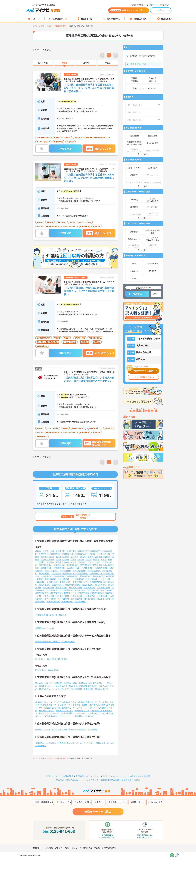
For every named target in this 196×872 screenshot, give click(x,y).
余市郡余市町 (69, 573)
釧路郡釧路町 (89, 599)
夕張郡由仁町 (46, 576)
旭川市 (107, 554)
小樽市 (100, 554)
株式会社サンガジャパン (49, 713)
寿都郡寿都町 (87, 568)
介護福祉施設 (41, 628)
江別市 (44, 559)
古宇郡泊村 (56, 573)
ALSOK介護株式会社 (47, 708)
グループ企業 (94, 848)
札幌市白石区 (83, 551)
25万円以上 (63, 659)
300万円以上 (53, 670)
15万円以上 (40, 659)
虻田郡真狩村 (65, 571)
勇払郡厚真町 (106, 590)
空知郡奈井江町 (137, 64)
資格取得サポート (46, 686)
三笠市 (81, 559)
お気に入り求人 (140, 19)
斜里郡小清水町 (75, 587)
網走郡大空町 (80, 590)
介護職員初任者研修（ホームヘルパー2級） (76, 743)
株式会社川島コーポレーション (74, 713)
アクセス (58, 848)
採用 (85, 848)
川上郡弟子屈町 (103, 599)
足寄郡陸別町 (76, 599)
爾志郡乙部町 (46, 568)
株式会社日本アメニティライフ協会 (93, 702)
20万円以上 (51, 659)
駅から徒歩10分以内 (43, 683)
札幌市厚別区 (55, 554)
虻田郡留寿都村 (79, 571)
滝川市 (103, 559)
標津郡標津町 (67, 602)
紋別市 (58, 559)
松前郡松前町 (59, 565)
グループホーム (68, 642)
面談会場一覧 (86, 19)
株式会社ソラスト (46, 711)
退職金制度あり (101, 689)
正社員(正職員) (41, 615)
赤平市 (51, 559)
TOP (33, 19)
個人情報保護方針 (109, 848)
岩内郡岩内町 (44, 573)
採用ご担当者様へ (43, 802)
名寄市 (73, 559)
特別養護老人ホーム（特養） (47, 642)
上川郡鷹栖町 (63, 579)
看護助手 (80, 776)
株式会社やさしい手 (64, 711)
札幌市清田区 (82, 554)
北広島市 (82, 562)
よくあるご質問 (82, 802)
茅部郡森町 (84, 565)
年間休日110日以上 (97, 683)
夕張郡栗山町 (72, 576)
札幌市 (38, 551)
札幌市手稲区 (69, 554)
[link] (43, 63)
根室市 (88, 559)
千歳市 (96, 559)
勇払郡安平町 (55, 593)
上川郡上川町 (104, 579)
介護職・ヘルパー (42, 729)
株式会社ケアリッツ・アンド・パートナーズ (77, 708)
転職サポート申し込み (98, 811)
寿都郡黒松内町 (101, 568)
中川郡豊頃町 (63, 599)
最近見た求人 (166, 19)
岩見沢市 (74, 557)
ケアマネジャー (93, 776)
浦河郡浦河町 (97, 593)
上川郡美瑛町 (52, 582)
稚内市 (107, 557)
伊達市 (73, 562)
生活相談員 (68, 776)
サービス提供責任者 (132, 776)
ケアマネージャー (59, 729)
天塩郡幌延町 (87, 585)
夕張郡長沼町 (59, 576)
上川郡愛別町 (91, 579)
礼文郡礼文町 (57, 585)
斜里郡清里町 (61, 587)
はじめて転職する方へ (143, 377)
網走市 (83, 557)
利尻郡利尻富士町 (72, 585)
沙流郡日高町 (83, 593)
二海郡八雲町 (97, 565)
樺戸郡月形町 (85, 576)
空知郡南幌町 (82, 573)
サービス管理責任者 (77, 729)
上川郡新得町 (89, 596)
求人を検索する (113, 19)
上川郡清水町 (102, 596)
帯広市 (51, 557)
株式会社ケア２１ (82, 711)
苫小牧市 (99, 557)
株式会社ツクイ (69, 702)
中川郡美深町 (65, 582)
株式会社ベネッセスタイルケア (48, 702)
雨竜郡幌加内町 (96, 582)
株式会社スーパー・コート (59, 716)
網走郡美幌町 (100, 585)
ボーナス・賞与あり (60, 689)
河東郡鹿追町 (76, 596)
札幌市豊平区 (97, 551)
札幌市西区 (43, 554)
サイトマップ (63, 802)
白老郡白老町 (93, 590)
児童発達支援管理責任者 (67, 780)
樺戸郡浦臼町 (98, 576)
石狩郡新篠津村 (45, 565)
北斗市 (98, 562)
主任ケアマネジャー (112, 776)
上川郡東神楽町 (77, 579)
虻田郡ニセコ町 (51, 571)
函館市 (92, 554)
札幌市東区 (71, 551)
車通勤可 (58, 683)
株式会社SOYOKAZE (91, 705)
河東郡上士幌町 (62, 596)
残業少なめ (103, 686)
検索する (137, 293)
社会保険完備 (76, 689)
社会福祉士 (51, 743)
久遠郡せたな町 (73, 568)
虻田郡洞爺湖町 (41, 593)
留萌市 (90, 557)
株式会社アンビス (96, 713)
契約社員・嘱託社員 (58, 615)
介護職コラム (136, 802)
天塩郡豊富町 (44, 585)
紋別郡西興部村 (66, 590)
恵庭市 (66, 562)
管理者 (137, 780)
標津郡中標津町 (53, 602)
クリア (156, 294)
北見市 (58, 557)
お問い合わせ (154, 802)
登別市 (58, 562)
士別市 (66, 559)
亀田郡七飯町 (72, 565)
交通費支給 (88, 689)
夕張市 (66, 557)
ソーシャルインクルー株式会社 (67, 705)
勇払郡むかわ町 (69, 593)
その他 (51, 628)
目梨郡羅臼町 (80, 602)
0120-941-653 (62, 831)
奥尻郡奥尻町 (59, 568)
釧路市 (44, 557)
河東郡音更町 (48, 596)
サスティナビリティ (72, 848)
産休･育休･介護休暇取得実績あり (83, 686)
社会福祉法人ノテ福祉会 (83, 716)
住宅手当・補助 (70, 683)
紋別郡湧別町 (52, 590)
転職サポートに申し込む (128, 10)
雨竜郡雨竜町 (50, 579)
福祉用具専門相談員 (110, 780)
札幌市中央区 (48, 551)
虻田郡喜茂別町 (94, 571)
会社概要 (49, 848)
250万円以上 (40, 670)
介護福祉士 (40, 743)
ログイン (161, 10)
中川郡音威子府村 (80, 582)
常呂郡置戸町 (89, 587)
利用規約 (99, 802)
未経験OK (83, 683)
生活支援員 (92, 729)
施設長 (147, 776)
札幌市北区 (60, 551)
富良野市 (50, 562)
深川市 (42, 562)
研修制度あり (61, 686)
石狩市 (90, 562)
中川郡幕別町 (50, 599)
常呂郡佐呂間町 (103, 587)
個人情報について (116, 802)
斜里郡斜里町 (48, 587)
